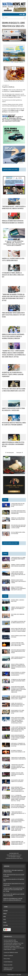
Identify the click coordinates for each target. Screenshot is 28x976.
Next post (18, 452)
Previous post (10, 452)
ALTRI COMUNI (5, 910)
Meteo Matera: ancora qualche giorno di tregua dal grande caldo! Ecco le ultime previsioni (18, 651)
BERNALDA (5, 913)
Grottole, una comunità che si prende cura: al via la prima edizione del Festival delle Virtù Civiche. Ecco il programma (18, 806)
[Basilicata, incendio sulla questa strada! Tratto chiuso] (6, 638)
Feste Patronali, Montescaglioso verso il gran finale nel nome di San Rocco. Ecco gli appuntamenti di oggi (18, 512)
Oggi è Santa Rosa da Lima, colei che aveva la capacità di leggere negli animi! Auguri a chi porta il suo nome (18, 526)
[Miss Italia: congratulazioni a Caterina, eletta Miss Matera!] (6, 535)
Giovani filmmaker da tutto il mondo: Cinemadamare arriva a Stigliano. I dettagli (17, 712)
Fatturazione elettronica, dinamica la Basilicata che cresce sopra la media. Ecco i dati (13, 275)
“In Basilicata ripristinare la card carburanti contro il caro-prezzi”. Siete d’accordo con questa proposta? (18, 843)
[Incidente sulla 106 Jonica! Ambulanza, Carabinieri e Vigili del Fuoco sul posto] (6, 520)
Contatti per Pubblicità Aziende (11, 952)
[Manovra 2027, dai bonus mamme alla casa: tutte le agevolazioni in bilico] (14, 256)
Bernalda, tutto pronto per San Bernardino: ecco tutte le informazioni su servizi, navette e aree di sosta (18, 588)
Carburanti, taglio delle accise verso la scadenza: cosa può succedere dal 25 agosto (18, 608)
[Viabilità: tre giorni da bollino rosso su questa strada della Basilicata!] (6, 660)
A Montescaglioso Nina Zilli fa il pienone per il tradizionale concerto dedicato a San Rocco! (18, 559)
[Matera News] (14, 4)
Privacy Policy (7, 958)
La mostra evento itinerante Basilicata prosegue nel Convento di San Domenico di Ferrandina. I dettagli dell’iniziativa (18, 836)
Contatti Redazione (8, 961)
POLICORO (4, 922)
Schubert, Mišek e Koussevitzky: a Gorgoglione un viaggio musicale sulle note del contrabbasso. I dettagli (17, 705)
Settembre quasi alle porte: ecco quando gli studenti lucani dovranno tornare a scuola (18, 681)
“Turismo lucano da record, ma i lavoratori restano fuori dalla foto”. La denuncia (18, 813)
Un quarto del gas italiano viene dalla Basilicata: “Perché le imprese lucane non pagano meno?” (12, 374)
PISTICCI (4, 919)
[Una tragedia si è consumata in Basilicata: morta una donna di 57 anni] (6, 753)
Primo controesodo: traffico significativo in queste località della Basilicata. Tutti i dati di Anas (13, 315)
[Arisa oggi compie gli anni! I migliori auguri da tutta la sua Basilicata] (6, 783)
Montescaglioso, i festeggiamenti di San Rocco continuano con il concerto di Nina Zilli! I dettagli (18, 745)
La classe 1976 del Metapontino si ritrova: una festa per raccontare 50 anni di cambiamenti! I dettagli (17, 820)
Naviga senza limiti (8, 964)
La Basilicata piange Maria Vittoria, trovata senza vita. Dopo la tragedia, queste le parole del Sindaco (18, 644)
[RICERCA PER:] (14, 17)
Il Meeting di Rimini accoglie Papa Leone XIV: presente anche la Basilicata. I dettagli (17, 505)
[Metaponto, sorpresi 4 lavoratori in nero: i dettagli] (6, 603)
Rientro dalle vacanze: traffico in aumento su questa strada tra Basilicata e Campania (18, 581)
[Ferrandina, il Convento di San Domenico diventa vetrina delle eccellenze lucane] (6, 567)
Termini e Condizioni (8, 955)
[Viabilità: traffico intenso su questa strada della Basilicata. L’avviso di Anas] (14, 406)
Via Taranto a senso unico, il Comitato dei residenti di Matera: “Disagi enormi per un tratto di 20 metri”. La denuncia (18, 697)
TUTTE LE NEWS (5, 925)
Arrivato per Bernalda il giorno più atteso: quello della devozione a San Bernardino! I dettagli (13, 444)
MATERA (4, 916)
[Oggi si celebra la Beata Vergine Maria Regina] (6, 617)
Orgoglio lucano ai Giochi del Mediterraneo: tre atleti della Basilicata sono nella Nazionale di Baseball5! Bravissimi (13, 336)
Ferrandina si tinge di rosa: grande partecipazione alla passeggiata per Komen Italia (17, 774)
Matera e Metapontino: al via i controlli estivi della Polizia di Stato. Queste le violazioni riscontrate (18, 674)
